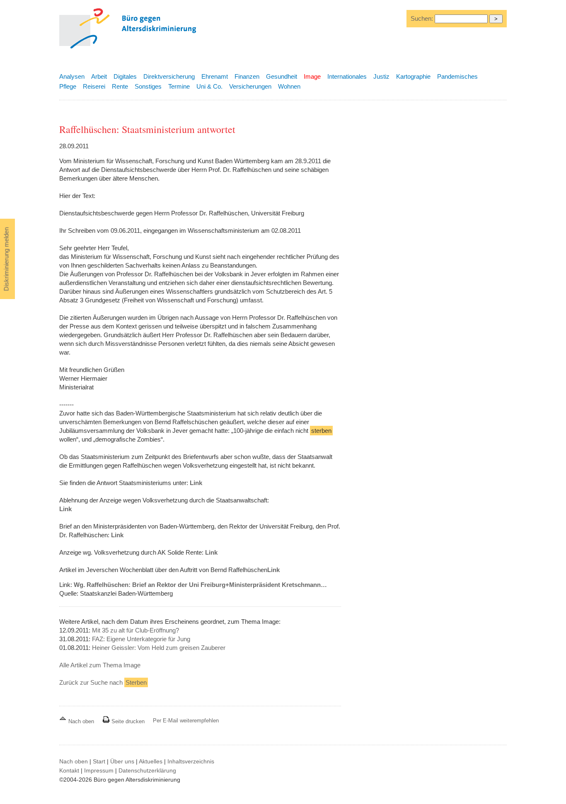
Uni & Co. (209, 86)
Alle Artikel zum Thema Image (99, 665)
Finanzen (247, 76)
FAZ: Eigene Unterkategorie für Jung (141, 638)
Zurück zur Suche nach (103, 682)
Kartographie (413, 76)
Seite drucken (127, 721)
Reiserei (94, 86)
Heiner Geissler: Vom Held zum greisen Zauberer (158, 647)
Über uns (122, 761)
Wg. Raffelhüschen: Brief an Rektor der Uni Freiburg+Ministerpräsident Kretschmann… (200, 584)
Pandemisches (457, 76)
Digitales (125, 76)
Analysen (72, 76)
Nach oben (81, 721)
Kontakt (69, 770)
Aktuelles (150, 761)
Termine (179, 86)
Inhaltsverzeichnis (190, 761)
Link (196, 482)
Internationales (347, 76)
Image (312, 76)
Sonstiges (148, 86)
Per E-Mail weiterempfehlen (186, 720)
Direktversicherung (169, 76)
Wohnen (289, 86)
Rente (120, 86)
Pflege (67, 86)
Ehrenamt (214, 76)
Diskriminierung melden (6, 259)
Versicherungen (250, 86)
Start (99, 761)
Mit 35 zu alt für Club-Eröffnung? (135, 630)
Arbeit (99, 76)
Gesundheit (281, 76)
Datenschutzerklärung (147, 770)
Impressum (99, 770)
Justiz (381, 76)
